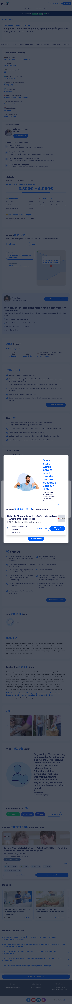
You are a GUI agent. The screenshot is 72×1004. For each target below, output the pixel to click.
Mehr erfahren (42, 528)
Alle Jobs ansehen (36, 539)
